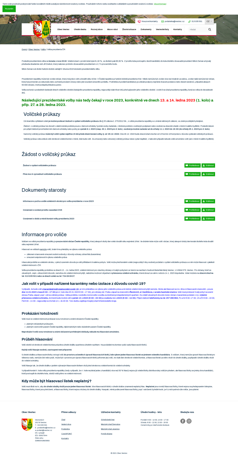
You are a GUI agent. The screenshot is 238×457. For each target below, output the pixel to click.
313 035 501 (197, 21)
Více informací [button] (160, 4)
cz (208, 21)
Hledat (210, 29)
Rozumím (9, 9)
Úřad (63, 420)
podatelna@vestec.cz (174, 21)
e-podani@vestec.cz (43, 430)
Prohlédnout (194, 165)
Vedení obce (66, 424)
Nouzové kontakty (150, 21)
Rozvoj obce (97, 29)
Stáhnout (210, 165)
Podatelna (65, 429)
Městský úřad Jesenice (110, 429)
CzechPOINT (66, 434)
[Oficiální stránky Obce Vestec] (42, 29)
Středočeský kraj (107, 420)
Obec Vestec (63, 29)
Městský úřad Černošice (110, 424)
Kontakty (177, 29)
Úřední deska (80, 29)
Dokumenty (146, 29)
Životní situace (129, 29)
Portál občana (106, 434)
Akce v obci (112, 29)
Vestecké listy (162, 29)
